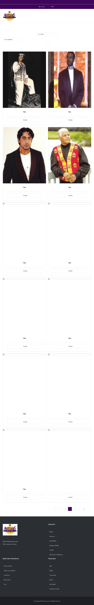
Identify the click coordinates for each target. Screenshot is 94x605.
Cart (5, 584)
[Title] (24, 80)
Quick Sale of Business (56, 554)
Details (25, 120)
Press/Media (52, 541)
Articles (51, 550)
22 (84, 509)
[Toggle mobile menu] (90, 13)
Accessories (52, 575)
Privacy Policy (8, 566)
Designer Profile (54, 545)
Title (24, 112)
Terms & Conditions (9, 570)
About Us (51, 524)
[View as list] (49, 44)
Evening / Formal (54, 589)
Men (50, 566)
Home (51, 532)
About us (52, 536)
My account (7, 580)
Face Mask (52, 584)
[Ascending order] (55, 34)
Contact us (7, 575)
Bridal (51, 570)
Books (51, 580)
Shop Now (52, 558)
